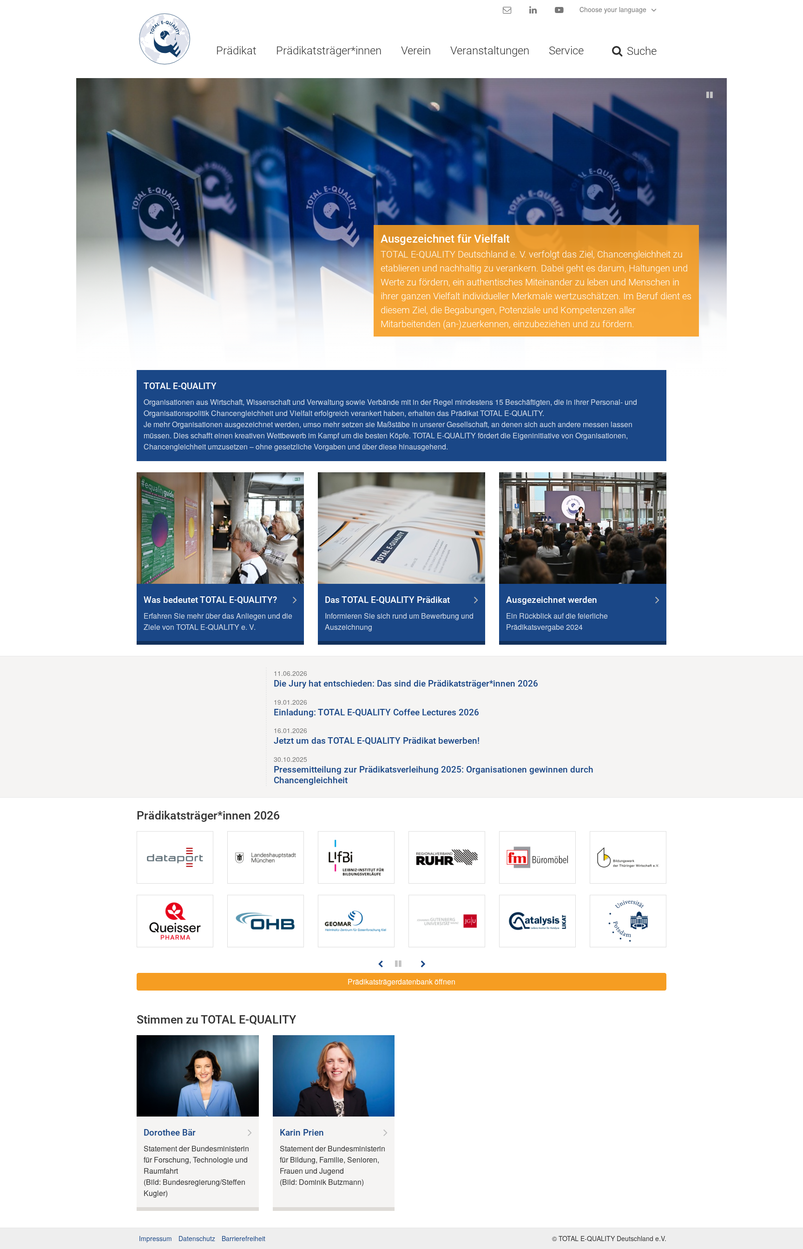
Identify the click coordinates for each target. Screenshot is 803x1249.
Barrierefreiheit (243, 1238)
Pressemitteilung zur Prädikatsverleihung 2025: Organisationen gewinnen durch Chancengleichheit (433, 775)
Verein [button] (416, 50)
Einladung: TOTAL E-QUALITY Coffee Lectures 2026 (376, 712)
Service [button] (566, 50)
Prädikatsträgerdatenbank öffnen (401, 981)
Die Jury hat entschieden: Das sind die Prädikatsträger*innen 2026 (406, 683)
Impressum (155, 1238)
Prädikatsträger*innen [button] (329, 50)
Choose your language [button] (613, 9)
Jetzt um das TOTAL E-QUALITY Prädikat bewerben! (377, 740)
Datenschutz (196, 1238)
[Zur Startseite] (161, 39)
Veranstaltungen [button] (489, 50)
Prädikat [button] (236, 50)
